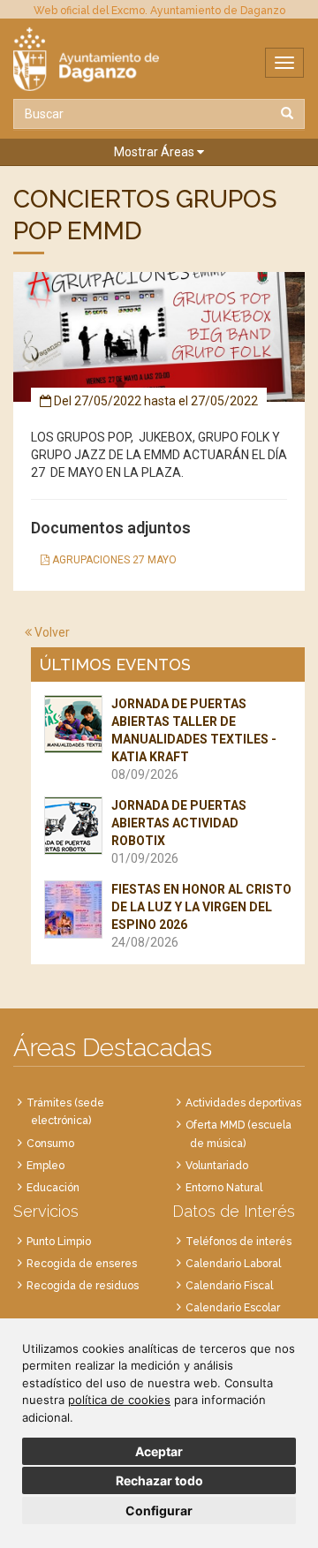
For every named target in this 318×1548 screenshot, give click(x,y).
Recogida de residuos (82, 1286)
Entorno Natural (224, 1188)
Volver (51, 632)
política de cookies (119, 1400)
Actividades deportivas (243, 1103)
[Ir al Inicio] (159, 59)
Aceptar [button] (159, 1451)
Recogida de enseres (81, 1263)
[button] (159, 152)
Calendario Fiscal (229, 1286)
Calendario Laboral (233, 1263)
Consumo (50, 1143)
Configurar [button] (159, 1510)
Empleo (45, 1165)
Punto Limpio (58, 1241)
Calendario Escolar (233, 1308)
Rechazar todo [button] (159, 1480)
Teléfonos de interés (239, 1241)
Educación (53, 1188)
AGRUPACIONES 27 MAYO (113, 560)
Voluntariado (217, 1165)
